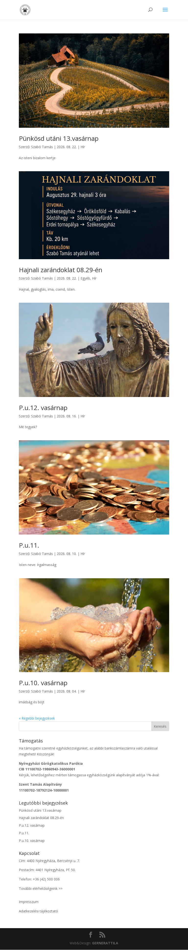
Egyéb (85, 278)
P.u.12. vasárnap (43, 407)
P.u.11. (29, 545)
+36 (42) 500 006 (46, 879)
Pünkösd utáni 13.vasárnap (59, 138)
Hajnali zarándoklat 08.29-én (60, 269)
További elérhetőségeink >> (40, 888)
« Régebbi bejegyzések (37, 718)
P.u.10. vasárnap (43, 682)
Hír (83, 146)
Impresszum (28, 901)
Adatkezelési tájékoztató (38, 911)
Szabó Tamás (42, 146)
